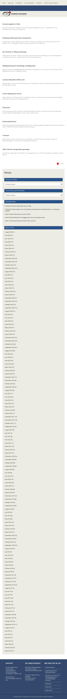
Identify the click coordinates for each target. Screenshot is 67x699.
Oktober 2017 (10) (10, 581)
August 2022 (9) (9, 390)
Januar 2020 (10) (10, 492)
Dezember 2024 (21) (11, 298)
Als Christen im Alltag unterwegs (14, 52)
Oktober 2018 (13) (10, 542)
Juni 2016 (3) (8, 634)
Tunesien (5, 135)
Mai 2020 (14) (9, 479)
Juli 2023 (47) (9, 354)
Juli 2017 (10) (9, 591)
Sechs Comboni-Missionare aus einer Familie (17, 214)
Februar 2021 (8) (10, 449)
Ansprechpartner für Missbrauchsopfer (51, 671)
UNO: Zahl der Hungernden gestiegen (16, 149)
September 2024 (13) (11, 308)
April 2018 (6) (9, 562)
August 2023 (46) (10, 351)
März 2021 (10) (9, 446)
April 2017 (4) (9, 601)
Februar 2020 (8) (10, 489)
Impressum (48, 687)
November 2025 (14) (11, 261)
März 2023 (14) (9, 367)
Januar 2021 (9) (9, 453)
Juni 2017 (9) (8, 595)
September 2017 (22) (11, 585)
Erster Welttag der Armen (11, 94)
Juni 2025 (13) (9, 278)
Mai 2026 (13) (9, 242)
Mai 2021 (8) (8, 440)
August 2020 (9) (9, 469)
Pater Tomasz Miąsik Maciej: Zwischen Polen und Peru (20, 221)
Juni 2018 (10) (9, 555)
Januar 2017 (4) (9, 611)
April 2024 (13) (9, 324)
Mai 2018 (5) (8, 558)
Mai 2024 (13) (9, 321)
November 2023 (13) (11, 341)
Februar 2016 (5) (10, 647)
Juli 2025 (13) (9, 275)
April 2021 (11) (9, 443)
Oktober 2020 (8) (10, 463)
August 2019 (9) (9, 509)
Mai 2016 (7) (8, 637)
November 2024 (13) (11, 301)
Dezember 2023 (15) (11, 337)
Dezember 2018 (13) (11, 535)
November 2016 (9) (10, 618)
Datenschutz (48, 690)
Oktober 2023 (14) (10, 344)
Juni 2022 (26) (9, 397)
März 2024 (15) (9, 327)
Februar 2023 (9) (10, 370)
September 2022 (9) (10, 387)
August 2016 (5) (9, 628)
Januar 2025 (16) (10, 294)
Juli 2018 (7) (8, 552)
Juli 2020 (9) (8, 473)
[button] (10, 8)
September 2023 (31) (11, 347)
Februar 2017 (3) (10, 608)
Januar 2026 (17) (10, 255)
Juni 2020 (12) (9, 476)
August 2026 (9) (9, 232)
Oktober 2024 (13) (10, 304)
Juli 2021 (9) (8, 433)
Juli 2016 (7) (8, 631)
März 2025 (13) (9, 288)
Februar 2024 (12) (10, 331)
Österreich (6, 107)
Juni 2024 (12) (9, 318)
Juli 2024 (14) (9, 314)
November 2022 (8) (10, 380)
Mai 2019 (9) (8, 519)
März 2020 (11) (9, 486)
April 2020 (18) (9, 482)
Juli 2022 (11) (9, 393)
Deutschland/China (9, 121)
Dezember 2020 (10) (11, 456)
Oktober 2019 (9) (10, 502)
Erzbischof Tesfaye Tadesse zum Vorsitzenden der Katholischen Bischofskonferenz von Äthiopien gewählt (32, 210)
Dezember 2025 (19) (11, 258)
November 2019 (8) (10, 499)
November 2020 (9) (10, 459)
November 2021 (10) (11, 420)
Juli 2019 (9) (8, 512)
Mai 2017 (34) (9, 598)
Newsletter (48, 683)
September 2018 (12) (11, 545)
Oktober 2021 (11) (10, 423)
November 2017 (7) (10, 578)
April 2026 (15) (9, 245)
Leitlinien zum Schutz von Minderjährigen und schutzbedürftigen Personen (52, 678)
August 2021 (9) (9, 430)
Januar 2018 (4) (9, 571)
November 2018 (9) (10, 538)
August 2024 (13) (10, 311)
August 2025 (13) (10, 271)
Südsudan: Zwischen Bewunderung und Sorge (18, 206)
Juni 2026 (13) (9, 238)
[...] (24, 29)
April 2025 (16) (9, 285)
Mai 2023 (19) (9, 360)
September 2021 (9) (10, 426)
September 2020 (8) (10, 466)
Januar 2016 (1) (9, 651)
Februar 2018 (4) (10, 568)
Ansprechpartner (30, 680)
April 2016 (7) (9, 641)
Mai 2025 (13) (9, 281)
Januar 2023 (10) (10, 374)
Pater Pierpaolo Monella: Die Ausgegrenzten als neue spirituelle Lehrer (25, 217)
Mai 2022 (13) (9, 400)
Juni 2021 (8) (8, 436)
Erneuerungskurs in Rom (11, 24)
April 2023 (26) (9, 364)
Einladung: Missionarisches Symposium (16, 38)
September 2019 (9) (10, 505)
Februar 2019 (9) (10, 529)
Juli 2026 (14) (9, 235)
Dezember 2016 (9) (10, 614)
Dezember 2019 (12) (11, 496)
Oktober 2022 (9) (10, 384)
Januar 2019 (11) (10, 532)
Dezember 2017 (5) (10, 575)
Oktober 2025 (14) (10, 265)
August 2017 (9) (9, 588)
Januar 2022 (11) (10, 413)
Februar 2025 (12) (10, 291)
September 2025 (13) (11, 268)
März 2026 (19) (9, 248)
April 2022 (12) (9, 403)
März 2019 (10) (9, 525)
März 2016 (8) (9, 644)
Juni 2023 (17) (9, 357)
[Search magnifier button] (61, 184)
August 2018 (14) (10, 548)
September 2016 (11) (11, 624)
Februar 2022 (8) (10, 410)
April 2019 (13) (9, 522)
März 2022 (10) (9, 407)
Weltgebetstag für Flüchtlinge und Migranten (19, 66)
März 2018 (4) (9, 565)
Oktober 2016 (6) (10, 621)
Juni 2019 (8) (8, 515)
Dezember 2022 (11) (11, 377)
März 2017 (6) (9, 604)
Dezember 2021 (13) (11, 416)
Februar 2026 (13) (10, 252)
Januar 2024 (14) (10, 334)
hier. (7, 680)
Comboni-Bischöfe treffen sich (13, 80)
